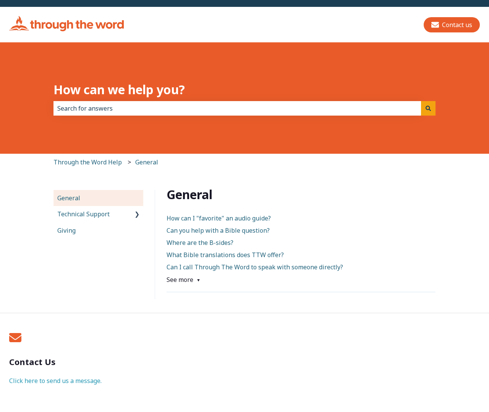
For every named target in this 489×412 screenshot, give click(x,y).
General (146, 162)
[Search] (428, 108)
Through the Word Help (87, 162)
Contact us (457, 25)
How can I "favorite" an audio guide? (219, 218)
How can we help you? (119, 89)
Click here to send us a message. (55, 381)
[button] (137, 214)
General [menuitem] (68, 198)
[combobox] (237, 108)
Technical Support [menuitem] (83, 214)
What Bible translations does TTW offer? (225, 255)
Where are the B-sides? (200, 242)
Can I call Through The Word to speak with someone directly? (256, 267)
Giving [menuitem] (66, 230)
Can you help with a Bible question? (218, 230)
